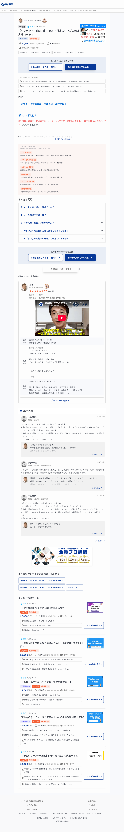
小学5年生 (32, 417)
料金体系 (92, 805)
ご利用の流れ (32, 805)
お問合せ (98, 813)
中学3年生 (32, 496)
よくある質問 (92, 809)
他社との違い (32, 809)
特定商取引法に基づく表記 (80, 813)
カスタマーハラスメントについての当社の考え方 (69, 818)
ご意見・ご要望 (42, 818)
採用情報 (32, 813)
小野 (25, 20)
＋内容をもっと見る (62, 139)
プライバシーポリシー (59, 813)
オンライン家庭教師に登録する (32, 801)
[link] (62, 617)
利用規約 (43, 813)
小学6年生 (32, 462)
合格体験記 (92, 801)
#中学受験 (23, 38)
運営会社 (22, 813)
